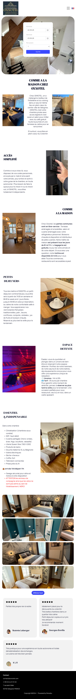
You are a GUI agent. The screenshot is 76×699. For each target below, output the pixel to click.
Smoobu (49, 693)
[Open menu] (68, 8)
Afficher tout (38, 593)
